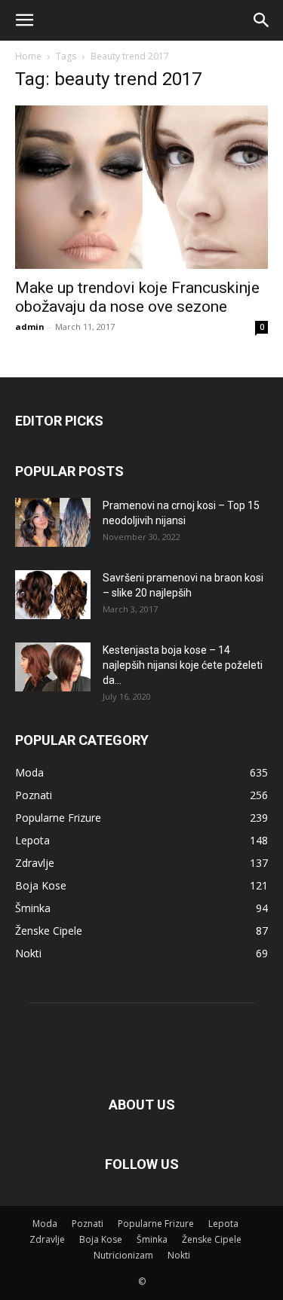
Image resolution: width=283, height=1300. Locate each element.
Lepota (223, 1223)
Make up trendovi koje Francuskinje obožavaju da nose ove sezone (137, 297)
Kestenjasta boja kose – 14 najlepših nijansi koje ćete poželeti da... (183, 665)
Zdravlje (47, 1239)
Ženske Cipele (211, 1239)
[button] (24, 20)
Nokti (179, 1255)
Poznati (87, 1223)
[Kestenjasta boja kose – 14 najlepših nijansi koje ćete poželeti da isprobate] (53, 666)
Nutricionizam (123, 1255)
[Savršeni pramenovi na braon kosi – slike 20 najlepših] (53, 594)
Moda (44, 1223)
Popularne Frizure (156, 1223)
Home (28, 56)
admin (30, 326)
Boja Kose (100, 1239)
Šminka (152, 1239)
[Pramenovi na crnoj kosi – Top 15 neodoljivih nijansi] (53, 522)
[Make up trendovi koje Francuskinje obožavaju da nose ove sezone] (141, 187)
